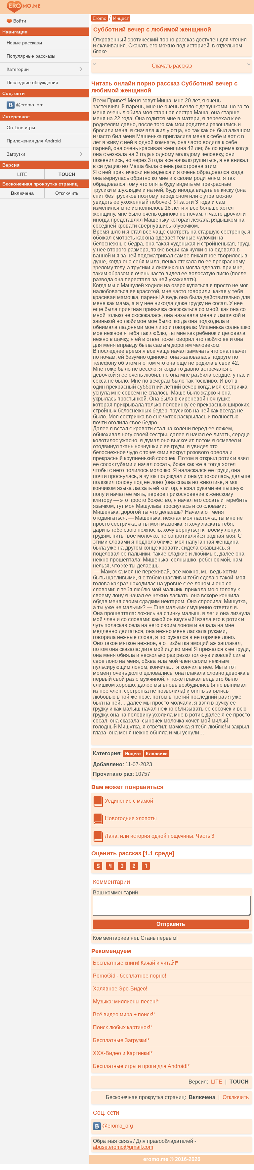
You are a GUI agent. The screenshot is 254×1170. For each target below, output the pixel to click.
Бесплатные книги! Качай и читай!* (135, 963)
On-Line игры (21, 127)
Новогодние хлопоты (130, 818)
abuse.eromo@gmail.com (123, 1147)
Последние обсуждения (32, 82)
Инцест (121, 18)
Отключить (236, 1097)
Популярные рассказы (31, 56)
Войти (19, 21)
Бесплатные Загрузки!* (121, 1040)
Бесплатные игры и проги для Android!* (141, 1066)
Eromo (99, 18)
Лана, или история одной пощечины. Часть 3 (159, 836)
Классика (157, 753)
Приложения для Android (34, 140)
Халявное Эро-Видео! (120, 988)
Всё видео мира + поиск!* (124, 1014)
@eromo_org (117, 1126)
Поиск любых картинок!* (122, 1027)
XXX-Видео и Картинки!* (122, 1053)
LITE (216, 1082)
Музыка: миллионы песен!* (126, 1001)
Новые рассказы (24, 42)
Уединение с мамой (128, 801)
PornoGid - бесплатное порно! (129, 976)
